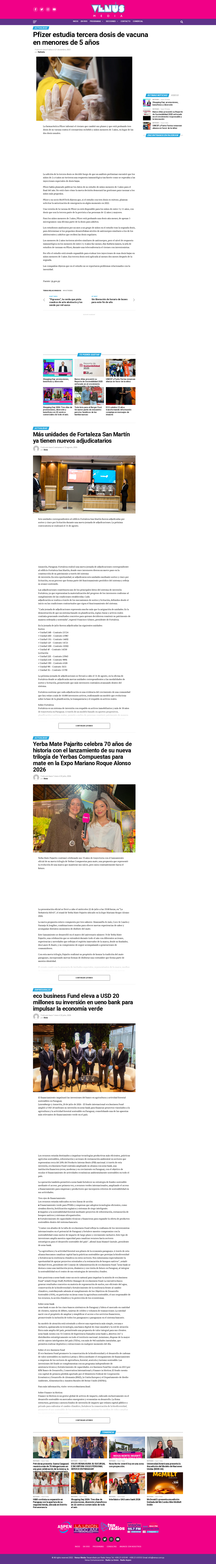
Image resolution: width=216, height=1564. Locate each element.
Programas (98, 1547)
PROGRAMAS (95, 21)
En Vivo (86, 1547)
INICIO (75, 21)
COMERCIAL (138, 21)
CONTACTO (125, 21)
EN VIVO (84, 21)
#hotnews (68, 290)
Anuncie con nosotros (130, 1547)
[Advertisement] (89, 154)
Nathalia (41, 52)
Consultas (112, 1547)
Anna (46, 450)
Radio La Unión (112, 1560)
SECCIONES (111, 21)
